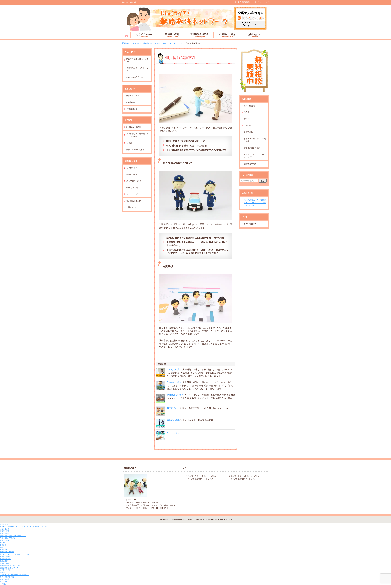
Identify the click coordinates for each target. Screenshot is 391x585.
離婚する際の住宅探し (135, 150)
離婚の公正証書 (132, 96)
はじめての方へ (144, 35)
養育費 (246, 112)
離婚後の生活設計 (133, 127)
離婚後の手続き (250, 164)
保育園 (129, 143)
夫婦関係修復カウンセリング (137, 69)
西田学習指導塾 (250, 224)
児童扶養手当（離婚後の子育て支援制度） (137, 135)
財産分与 (247, 119)
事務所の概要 (172, 35)
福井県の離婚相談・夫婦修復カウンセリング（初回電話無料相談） (255, 203)
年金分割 (247, 125)
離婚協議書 (131, 102)
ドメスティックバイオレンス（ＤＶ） (255, 155)
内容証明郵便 (131, 109)
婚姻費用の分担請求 (252, 148)
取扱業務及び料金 (199, 35)
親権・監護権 (249, 106)
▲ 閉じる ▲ (4, 584)
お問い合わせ (255, 35)
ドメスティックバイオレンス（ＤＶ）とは (14, 554)
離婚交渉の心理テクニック (137, 77)
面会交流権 (248, 132)
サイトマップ (173, 432)
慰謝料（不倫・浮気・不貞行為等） (255, 140)
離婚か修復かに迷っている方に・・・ (137, 60)
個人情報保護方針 (133, 201)
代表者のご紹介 (227, 35)
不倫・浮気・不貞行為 (7, 538)
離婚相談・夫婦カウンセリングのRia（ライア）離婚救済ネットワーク (126, 35)
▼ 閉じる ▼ (4, 524)
